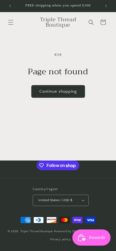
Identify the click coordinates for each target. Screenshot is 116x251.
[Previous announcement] (10, 6)
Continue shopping (58, 91)
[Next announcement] (106, 6)
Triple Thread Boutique (37, 231)
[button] (11, 22)
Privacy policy (60, 239)
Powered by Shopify (68, 231)
